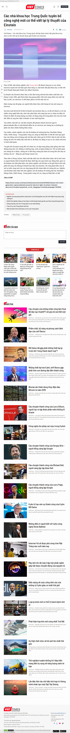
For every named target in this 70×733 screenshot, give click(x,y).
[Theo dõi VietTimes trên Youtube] (60, 723)
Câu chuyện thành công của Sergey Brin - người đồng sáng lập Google (47, 447)
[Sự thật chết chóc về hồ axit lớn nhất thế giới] (15, 647)
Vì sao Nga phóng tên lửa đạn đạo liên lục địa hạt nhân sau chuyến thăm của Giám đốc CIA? (59, 292)
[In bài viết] (57, 30)
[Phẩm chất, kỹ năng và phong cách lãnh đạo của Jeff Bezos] (15, 334)
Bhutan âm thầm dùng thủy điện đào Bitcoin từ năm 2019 (44, 388)
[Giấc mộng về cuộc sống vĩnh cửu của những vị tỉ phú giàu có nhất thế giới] (15, 588)
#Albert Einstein (16, 214)
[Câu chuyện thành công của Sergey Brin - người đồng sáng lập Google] (15, 452)
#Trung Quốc (26, 214)
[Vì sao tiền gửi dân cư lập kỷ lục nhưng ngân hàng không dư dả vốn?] (27, 258)
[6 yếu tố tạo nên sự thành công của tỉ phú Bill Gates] (15, 510)
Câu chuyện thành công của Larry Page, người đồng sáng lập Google (46, 486)
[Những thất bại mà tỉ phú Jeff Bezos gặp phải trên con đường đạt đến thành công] (15, 373)
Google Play (63, 731)
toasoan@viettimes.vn (60, 713)
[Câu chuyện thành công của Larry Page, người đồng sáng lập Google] (15, 491)
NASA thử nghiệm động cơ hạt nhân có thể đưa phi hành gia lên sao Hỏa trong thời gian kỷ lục (35, 201)
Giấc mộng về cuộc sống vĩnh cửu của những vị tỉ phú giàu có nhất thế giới (45, 584)
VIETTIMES (35, 6)
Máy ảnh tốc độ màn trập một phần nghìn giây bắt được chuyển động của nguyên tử (47, 564)
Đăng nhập (64, 6)
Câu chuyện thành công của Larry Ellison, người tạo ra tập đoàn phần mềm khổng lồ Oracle (47, 409)
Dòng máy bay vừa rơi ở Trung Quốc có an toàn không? (23, 204)
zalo (57, 723)
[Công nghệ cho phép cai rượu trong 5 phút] (15, 432)
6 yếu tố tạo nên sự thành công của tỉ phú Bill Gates (46, 505)
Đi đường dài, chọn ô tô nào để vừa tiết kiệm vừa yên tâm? (42, 290)
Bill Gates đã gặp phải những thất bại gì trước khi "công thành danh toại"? (45, 349)
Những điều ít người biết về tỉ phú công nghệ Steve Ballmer (45, 525)
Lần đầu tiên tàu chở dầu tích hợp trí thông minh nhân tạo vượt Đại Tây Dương (47, 683)
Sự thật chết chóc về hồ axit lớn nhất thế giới (46, 642)
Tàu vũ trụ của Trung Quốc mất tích (18, 206)
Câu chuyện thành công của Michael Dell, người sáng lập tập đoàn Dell (46, 466)
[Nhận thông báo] (54, 7)
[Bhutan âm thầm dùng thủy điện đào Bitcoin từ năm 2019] (15, 393)
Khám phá (9, 304)
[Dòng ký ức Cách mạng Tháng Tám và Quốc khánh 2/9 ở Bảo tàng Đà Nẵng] (27, 281)
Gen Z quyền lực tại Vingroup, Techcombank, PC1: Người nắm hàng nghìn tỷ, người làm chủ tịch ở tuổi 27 (59, 269)
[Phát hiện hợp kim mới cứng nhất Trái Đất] (15, 627)
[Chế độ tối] (58, 7)
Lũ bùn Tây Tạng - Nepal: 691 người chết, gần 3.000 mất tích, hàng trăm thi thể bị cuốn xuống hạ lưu (10, 268)
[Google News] (62, 29)
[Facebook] (53, 29)
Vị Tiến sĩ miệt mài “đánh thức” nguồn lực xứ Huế (43, 266)
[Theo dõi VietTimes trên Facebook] (54, 723)
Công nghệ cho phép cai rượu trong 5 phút (47, 426)
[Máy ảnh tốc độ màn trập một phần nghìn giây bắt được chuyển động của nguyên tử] (15, 569)
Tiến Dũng (9, 29)
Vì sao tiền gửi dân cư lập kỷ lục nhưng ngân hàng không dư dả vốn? (26, 267)
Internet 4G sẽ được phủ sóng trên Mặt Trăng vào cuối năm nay (45, 544)
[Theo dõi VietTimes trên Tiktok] (63, 723)
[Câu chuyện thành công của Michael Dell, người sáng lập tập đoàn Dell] (15, 471)
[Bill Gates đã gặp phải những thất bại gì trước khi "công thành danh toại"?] (15, 354)
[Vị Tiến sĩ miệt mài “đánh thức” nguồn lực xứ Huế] (43, 258)
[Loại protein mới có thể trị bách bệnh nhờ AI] (15, 608)
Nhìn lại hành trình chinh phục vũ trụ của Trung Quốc (23, 209)
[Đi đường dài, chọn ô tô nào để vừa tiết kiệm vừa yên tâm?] (43, 281)
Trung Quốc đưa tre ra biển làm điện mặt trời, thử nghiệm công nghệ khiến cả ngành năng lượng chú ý (10, 292)
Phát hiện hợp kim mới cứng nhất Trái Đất (46, 621)
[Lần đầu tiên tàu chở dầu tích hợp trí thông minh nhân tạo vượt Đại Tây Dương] (15, 687)
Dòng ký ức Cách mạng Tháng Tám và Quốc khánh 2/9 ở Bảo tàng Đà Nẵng (27, 291)
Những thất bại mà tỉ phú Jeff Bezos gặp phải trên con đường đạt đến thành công (46, 369)
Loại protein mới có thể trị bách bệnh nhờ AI (47, 603)
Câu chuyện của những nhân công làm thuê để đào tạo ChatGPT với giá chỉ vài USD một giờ (47, 312)
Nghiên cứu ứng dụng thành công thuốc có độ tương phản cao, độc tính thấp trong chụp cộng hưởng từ (35, 197)
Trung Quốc (33, 85)
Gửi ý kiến (62, 241)
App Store (56, 731)
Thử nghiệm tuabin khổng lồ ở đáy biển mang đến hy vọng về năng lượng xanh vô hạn (46, 663)
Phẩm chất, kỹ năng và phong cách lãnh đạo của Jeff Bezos (46, 330)
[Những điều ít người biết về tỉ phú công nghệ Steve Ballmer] (15, 530)
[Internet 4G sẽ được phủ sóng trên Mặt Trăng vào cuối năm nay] (15, 549)
